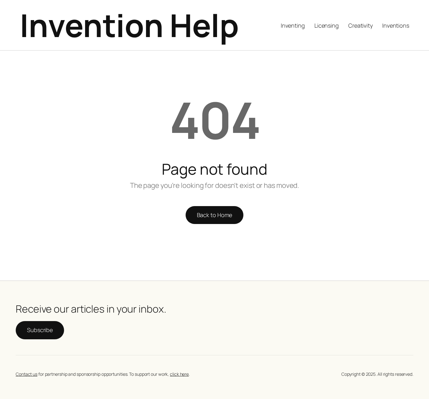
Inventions (395, 25)
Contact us (26, 374)
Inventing (293, 25)
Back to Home (214, 215)
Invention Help (129, 25)
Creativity (360, 25)
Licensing (326, 25)
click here (179, 374)
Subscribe (40, 330)
